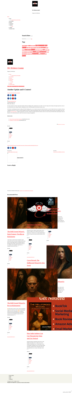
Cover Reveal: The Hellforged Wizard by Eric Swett (36, 262)
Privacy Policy (11, 375)
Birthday (32, 45)
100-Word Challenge (15, 86)
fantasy (29, 49)
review (34, 52)
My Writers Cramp (36, 10)
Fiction (33, 50)
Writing (24, 56)
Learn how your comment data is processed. (26, 190)
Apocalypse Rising (21, 86)
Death (40, 47)
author (29, 45)
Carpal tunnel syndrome (23, 145)
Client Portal (11, 23)
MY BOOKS (11, 21)
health (33, 145)
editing (44, 47)
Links (12, 26)
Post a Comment (17, 92)
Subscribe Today (11, 28)
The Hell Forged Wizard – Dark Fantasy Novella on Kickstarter (16, 234)
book (36, 45)
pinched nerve (36, 145)
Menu (8, 16)
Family (26, 50)
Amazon (23, 45)
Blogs (8, 86)
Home (10, 18)
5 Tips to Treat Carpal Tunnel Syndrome (15, 119)
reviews (37, 52)
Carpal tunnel (18, 145)
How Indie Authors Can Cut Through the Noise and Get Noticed (35, 336)
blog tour (34, 45)
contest (28, 145)
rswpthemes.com (19, 382)
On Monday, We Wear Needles (14, 120)
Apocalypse (25, 45)
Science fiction (42, 52)
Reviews (10, 22)
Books (27, 47)
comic (29, 47)
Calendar (10, 27)
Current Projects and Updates (15, 75)
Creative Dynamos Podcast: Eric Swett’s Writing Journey (54, 211)
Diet (42, 47)
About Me (10, 80)
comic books (35, 47)
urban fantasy (35, 54)
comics (38, 47)
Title (12, 145)
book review (41, 45)
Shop (10, 377)
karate (44, 49)
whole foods (42, 53)
